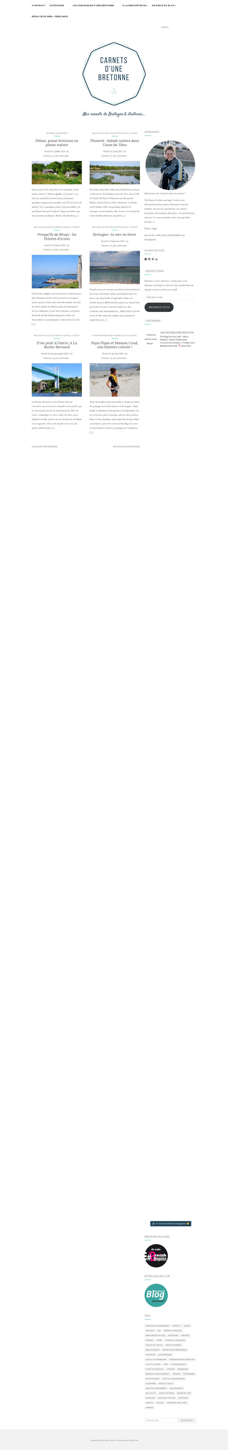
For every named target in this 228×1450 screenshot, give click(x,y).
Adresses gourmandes (158, 1326)
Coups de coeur (154, 1345)
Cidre (159, 1340)
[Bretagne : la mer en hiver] (115, 267)
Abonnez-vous (159, 307)
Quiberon (151, 1384)
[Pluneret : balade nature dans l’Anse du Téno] (115, 172)
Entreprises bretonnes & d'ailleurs (115, 335)
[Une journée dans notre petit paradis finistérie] (153, 511)
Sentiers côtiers (166, 1398)
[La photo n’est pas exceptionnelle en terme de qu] (170, 852)
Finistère (150, 1355)
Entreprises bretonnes (175, 1350)
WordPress (133, 1440)
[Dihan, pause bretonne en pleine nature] (57, 172)
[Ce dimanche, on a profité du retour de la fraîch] (188, 1125)
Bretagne (173, 1335)
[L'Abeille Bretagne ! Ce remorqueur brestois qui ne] (153, 784)
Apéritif (177, 1326)
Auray (187, 1326)
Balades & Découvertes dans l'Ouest (115, 133)
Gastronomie (165, 1355)
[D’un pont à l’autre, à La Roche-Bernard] (57, 380)
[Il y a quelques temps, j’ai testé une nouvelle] (188, 819)
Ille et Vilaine (153, 1364)
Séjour (160, 1403)
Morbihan (183, 1369)
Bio (159, 1331)
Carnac (149, 1340)
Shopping (183, 1398)
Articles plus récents (126, 446)
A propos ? (39, 5)
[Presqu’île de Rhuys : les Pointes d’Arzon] (57, 271)
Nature (176, 1374)
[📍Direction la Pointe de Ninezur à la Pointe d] (188, 448)
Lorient (171, 1369)
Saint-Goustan (166, 1393)
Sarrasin (150, 1398)
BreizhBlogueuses (155, 1335)
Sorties (149, 1403)
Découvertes (152, 1350)
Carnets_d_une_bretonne (56, 155)
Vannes (149, 1408)
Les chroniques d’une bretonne (93, 5)
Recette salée (166, 1384)
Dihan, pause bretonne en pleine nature (56, 142)
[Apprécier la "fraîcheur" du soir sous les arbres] (170, 1062)
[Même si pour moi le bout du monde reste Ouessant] (170, 429)
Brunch (185, 1335)
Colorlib (112, 1440)
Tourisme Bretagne (177, 1403)
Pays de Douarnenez (174, 1379)
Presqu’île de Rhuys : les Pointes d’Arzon (57, 236)
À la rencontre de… (135, 5)
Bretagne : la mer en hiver (114, 234)
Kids (166, 1364)
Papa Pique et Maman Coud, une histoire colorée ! (114, 344)
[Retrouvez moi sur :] (156, 1295)
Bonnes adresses (56, 133)
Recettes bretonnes (156, 1388)
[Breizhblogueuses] (156, 1255)
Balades (150, 1331)
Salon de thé (184, 1393)
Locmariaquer (178, 1364)
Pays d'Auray (153, 1379)
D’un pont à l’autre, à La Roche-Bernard (57, 344)
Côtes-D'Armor (173, 1345)
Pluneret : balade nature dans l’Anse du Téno (114, 142)
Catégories (56, 5)
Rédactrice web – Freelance (50, 16)
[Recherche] (194, 27)
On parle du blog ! (164, 5)
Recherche (187, 1420)
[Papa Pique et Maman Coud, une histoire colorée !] (115, 380)
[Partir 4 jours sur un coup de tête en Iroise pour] (153, 1112)
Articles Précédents (44, 446)
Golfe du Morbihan (156, 1359)
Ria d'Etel (151, 1393)
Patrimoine (189, 1374)
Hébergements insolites (182, 1359)
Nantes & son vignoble (158, 1374)
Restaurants (176, 1388)
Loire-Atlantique (155, 1369)
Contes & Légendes (175, 1340)
